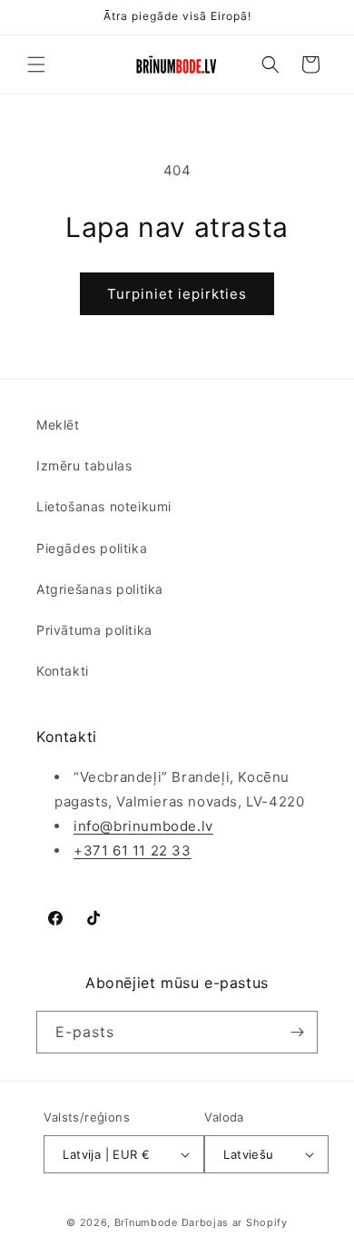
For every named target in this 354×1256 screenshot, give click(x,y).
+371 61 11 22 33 (133, 850)
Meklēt (58, 424)
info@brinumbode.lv (143, 826)
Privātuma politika (94, 630)
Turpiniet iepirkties (177, 293)
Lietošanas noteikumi (104, 506)
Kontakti (62, 670)
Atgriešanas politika (99, 589)
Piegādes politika (91, 548)
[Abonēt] (297, 1032)
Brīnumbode (146, 1222)
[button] (36, 64)
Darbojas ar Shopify (235, 1222)
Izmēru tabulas (84, 465)
